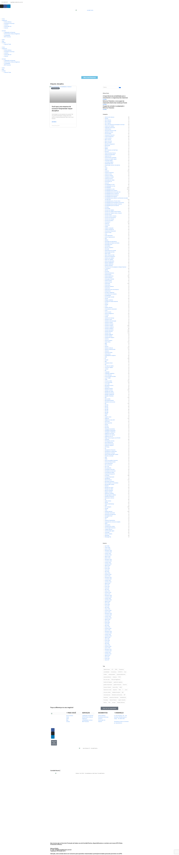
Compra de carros (109, 178)
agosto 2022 (107, 565)
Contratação (107, 208)
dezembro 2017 (108, 649)
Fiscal (106, 310)
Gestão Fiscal (108, 333)
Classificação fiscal (109, 163)
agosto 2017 (107, 655)
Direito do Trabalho (109, 259)
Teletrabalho (107, 524)
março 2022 (107, 572)
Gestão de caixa (108, 319)
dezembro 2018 (108, 631)
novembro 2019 (108, 614)
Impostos (107, 351)
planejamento (123, 697)
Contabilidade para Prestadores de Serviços (114, 202)
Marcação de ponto (109, 385)
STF (106, 518)
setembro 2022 (108, 563)
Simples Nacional (108, 511)
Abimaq (106, 118)
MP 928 (106, 407)
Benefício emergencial (110, 144)
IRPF (106, 361)
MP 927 (106, 406)
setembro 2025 (108, 554)
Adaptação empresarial (110, 127)
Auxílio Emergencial (109, 136)
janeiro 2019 (107, 629)
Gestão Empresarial (109, 330)
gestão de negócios (118, 682)
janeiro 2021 (107, 593)
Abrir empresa (108, 120)
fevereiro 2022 (108, 574)
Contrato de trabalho (109, 210)
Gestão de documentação (110, 321)
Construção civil (108, 181)
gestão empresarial (108, 684)
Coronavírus (107, 222)
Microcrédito (107, 398)
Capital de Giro (108, 156)
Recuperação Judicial (109, 484)
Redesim (107, 485)
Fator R (106, 303)
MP (105, 403)
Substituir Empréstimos (110, 520)
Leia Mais (105, 99)
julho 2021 (107, 584)
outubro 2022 (108, 562)
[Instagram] (1, 6)
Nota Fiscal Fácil (108, 422)
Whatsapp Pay (108, 536)
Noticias (106, 425)
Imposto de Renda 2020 (110, 349)
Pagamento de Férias (109, 433)
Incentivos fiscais (108, 352)
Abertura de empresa (109, 117)
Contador (107, 207)
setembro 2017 (108, 653)
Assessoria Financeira (109, 135)
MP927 (106, 413)
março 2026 (107, 547)
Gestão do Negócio (109, 328)
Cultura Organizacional (110, 237)
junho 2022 (107, 568)
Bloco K (106, 147)
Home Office (107, 341)
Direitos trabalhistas (109, 262)
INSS (106, 357)
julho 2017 (107, 656)
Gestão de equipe (109, 322)
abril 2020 (107, 607)
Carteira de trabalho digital (110, 159)
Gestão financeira (109, 331)
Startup (106, 517)
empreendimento (107, 677)
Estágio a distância (109, 300)
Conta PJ (107, 183)
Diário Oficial (107, 253)
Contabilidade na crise (110, 189)
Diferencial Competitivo (110, 256)
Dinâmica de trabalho (109, 258)
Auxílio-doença (108, 138)
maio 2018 (107, 641)
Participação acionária (109, 440)
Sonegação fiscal (108, 515)
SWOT (106, 523)
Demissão (107, 249)
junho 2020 (107, 604)
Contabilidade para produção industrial (113, 204)
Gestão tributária (108, 335)
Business (107, 151)
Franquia (107, 314)
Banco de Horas (108, 141)
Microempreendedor (109, 400)
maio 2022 (107, 569)
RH (105, 499)
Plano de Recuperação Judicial (111, 454)
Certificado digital (109, 160)
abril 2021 (107, 589)
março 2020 (107, 608)
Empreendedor (108, 274)
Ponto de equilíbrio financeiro (111, 460)
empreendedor (112, 674)
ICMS (106, 344)
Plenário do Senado (109, 455)
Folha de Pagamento (109, 313)
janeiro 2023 (107, 557)
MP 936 (106, 409)
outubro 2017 (108, 652)
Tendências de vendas (110, 526)
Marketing (107, 386)
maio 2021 (107, 587)
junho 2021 (107, 586)
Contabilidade (7, 35)
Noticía (106, 424)
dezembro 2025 (108, 550)
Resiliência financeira (109, 496)
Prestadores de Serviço (9, 23)
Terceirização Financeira (110, 527)
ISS (105, 364)
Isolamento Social (108, 362)
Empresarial (107, 283)
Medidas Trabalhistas (109, 394)
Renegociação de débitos (110, 494)
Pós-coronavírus (108, 464)
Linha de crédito (108, 381)
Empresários (107, 285)
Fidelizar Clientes (108, 307)
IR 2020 (106, 359)
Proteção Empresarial (109, 476)
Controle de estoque (109, 219)
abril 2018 (107, 643)
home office (115, 687)
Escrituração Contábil (109, 297)
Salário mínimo (108, 500)
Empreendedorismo (109, 276)
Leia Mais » (54, 121)
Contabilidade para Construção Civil (112, 192)
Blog (3, 41)
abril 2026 (107, 546)
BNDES (106, 148)
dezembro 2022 (108, 559)
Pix (105, 448)
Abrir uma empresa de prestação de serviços (114, 124)
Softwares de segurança (110, 514)
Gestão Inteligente (109, 334)
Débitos (106, 240)
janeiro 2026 (107, 549)
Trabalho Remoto (108, 529)
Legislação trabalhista (109, 373)
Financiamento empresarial (111, 309)
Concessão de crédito (109, 180)
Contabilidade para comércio (111, 190)
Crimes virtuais (108, 232)
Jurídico (106, 368)
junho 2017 (107, 658)
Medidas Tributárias (109, 395)
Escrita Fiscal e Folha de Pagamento (12, 33)
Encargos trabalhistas (109, 292)
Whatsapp (107, 535)
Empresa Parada (108, 282)
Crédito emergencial (109, 229)
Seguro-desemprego (109, 503)
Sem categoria (108, 506)
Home (3, 18)
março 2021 (107, 590)
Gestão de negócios (109, 327)
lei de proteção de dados (110, 376)
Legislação (107, 371)
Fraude (106, 316)
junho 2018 (107, 640)
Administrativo (108, 129)
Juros (126, 689)
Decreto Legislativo (109, 247)
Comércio (6, 24)
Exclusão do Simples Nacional (111, 301)
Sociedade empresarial (110, 512)
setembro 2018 (108, 635)
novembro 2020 (108, 596)
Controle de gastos (109, 220)
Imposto (106, 346)
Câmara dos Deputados (110, 154)
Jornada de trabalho (109, 365)
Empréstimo (107, 287)
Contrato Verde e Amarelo (110, 216)
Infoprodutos (108, 354)
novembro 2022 (108, 560)
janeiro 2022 (107, 575)
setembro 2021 (108, 581)
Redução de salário (109, 488)
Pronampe (107, 475)
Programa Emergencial (110, 473)
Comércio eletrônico (109, 172)
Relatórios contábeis (109, 493)
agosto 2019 (107, 619)
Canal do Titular (7, 44)
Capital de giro (107, 669)
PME (106, 457)
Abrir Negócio (108, 123)
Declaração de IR (108, 244)
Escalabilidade (108, 295)
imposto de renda (107, 689)
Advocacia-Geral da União (110, 130)
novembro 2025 (108, 551)
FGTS (106, 306)
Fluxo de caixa (108, 311)
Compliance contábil (109, 177)
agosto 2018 (107, 637)
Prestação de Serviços (110, 469)
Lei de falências (108, 375)
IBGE (106, 343)
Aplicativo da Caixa (109, 132)
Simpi (106, 509)
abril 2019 (107, 625)
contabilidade (106, 671)
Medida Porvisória (109, 388)
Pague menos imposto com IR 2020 (112, 437)
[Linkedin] (8, 6)
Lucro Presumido (108, 382)
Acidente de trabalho (109, 126)
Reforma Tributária (109, 490)
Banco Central (108, 139)
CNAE (106, 168)
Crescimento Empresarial (110, 231)
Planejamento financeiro (110, 449)
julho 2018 (107, 638)
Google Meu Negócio (109, 337)
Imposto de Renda (109, 348)
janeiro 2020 (107, 611)
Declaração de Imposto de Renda (112, 243)
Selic (106, 505)
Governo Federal (108, 340)
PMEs (106, 458)
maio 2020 (107, 605)
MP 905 (106, 405)
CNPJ (106, 169)
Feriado (106, 304)
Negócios (107, 418)
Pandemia (107, 439)
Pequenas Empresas (109, 443)
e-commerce (107, 268)
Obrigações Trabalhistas (110, 431)
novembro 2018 (108, 632)
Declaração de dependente (111, 241)
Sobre (3, 39)
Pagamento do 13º (109, 436)
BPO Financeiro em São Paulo (111, 150)
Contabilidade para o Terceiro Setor (112, 201)
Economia (107, 271)
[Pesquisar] (120, 87)
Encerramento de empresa (110, 294)
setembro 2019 (108, 617)
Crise (106, 234)
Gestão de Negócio (108, 682)
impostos (115, 689)
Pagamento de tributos (110, 434)
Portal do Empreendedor (110, 461)
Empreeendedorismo (109, 273)
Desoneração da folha (109, 252)
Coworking (107, 225)
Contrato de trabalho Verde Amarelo (113, 211)
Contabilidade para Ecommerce (111, 195)
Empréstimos (108, 291)
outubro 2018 (108, 634)
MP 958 (106, 412)
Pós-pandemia (108, 467)
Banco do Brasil (108, 142)
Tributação (107, 532)
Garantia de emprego (109, 318)
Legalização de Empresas (9, 32)
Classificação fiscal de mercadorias (112, 165)
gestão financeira (117, 684)
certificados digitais (109, 162)
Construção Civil (7, 26)
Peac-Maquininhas (109, 442)
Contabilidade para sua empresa (112, 205)
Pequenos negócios (109, 445)
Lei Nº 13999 (107, 378)
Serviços (4, 30)
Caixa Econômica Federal (110, 153)
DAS (106, 238)
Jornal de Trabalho (109, 367)
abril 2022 (107, 571)
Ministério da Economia (110, 401)
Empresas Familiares (109, 286)
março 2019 (107, 626)
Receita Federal (108, 479)
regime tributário (121, 700)
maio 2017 (107, 659)
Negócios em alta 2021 (110, 419)
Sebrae (106, 502)
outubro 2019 (108, 616)
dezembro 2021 (108, 577)
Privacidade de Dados (109, 472)
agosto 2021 (107, 583)
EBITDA (106, 270)
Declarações (107, 246)
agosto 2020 (107, 601)
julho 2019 (107, 620)
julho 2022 (107, 566)
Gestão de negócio (109, 325)
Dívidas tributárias (109, 265)
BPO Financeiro (7, 36)
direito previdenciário (109, 261)
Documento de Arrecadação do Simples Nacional (115, 267)
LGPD (106, 379)
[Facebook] (5, 6)
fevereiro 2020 (108, 610)
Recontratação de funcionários (111, 482)
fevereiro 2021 (108, 592)
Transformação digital (109, 530)
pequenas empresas (113, 697)
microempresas (107, 694)
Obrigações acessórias (110, 428)
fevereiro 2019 (108, 628)
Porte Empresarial (109, 463)
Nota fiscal (107, 421)
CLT (105, 166)
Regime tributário (108, 491)
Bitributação (107, 145)
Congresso (121, 669)
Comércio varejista (109, 175)
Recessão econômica (109, 481)
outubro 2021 (108, 580)
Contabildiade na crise (110, 184)
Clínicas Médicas (7, 21)
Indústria (6, 27)
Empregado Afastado (109, 279)
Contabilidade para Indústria (111, 196)
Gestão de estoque (109, 324)
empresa (115, 677)
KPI (105, 370)
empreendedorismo (121, 674)
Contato (4, 42)
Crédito (106, 226)
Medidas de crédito (109, 391)
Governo (107, 338)
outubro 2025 (108, 553)
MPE (106, 415)
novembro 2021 (108, 578)
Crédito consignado (109, 228)
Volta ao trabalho (108, 533)
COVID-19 (107, 223)
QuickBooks (107, 478)
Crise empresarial (108, 235)
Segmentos (4, 20)
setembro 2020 (108, 599)
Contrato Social (108, 214)
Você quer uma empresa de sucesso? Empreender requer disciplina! (62, 109)
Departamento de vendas (110, 250)
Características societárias (110, 157)
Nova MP (107, 427)
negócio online (108, 416)
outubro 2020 (108, 598)
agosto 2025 (107, 556)
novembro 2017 (108, 650)
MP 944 (106, 410)
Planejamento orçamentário (111, 451)
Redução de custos (109, 487)
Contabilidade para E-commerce (112, 193)
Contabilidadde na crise (110, 186)
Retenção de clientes (109, 497)
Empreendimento (108, 277)
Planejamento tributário (110, 452)
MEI (105, 397)
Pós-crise (107, 466)
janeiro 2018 (107, 647)
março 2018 (107, 644)
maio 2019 (107, 623)
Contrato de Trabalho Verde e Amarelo (113, 213)
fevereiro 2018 (108, 646)
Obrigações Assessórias (110, 430)
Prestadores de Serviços (110, 470)
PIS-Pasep (107, 446)
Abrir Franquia (108, 121)
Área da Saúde (108, 133)
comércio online (108, 174)
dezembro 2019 (108, 613)
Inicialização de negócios (110, 355)
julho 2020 (107, 602)
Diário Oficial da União (109, 255)
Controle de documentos (110, 217)
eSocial (106, 298)
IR (105, 358)
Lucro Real (107, 383)
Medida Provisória (109, 389)
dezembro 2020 (108, 595)
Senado (106, 508)
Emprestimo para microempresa (112, 289)
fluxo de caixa (107, 679)
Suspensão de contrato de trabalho (112, 521)
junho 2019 (107, 622)
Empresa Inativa (108, 280)
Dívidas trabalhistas (109, 264)
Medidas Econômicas (109, 392)
